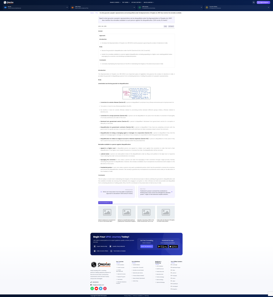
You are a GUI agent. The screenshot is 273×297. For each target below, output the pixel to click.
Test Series (125, 2)
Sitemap (147, 295)
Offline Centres (136, 2)
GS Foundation (120, 264)
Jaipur (173, 281)
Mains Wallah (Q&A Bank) (139, 278)
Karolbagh (174, 264)
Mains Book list (159, 274)
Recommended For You (105, 202)
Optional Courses (121, 274)
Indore (173, 278)
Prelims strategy (160, 277)
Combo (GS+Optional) (119, 270)
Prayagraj (174, 275)
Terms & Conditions (138, 295)
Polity (165, 26)
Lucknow (174, 273)
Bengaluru (174, 289)
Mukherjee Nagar (176, 267)
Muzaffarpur (175, 283)
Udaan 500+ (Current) (138, 267)
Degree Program (121, 276)
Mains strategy (159, 279)
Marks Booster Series (138, 273)
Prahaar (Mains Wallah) (138, 275)
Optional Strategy (160, 282)
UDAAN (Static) (136, 264)
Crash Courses (120, 267)
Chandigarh (175, 286)
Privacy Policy (127, 295)
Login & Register (264, 2)
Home (92, 13)
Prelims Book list (160, 271)
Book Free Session (146, 246)
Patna (173, 270)
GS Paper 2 (171, 26)
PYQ (97, 13)
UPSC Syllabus (159, 266)
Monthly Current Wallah (138, 270)
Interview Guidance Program (121, 282)
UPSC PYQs (135, 281)
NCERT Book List (160, 269)
